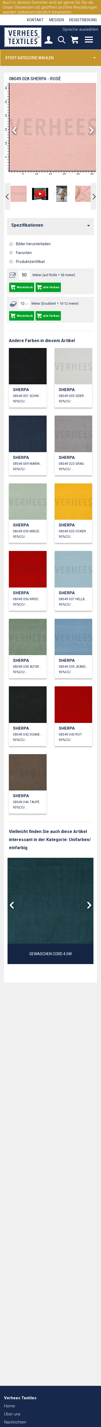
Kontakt (35, 20)
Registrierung (83, 20)
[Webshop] (74, 40)
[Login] (48, 40)
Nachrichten (15, 1422)
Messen (56, 20)
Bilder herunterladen (33, 244)
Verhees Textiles (23, 37)
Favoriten (24, 253)
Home (9, 1406)
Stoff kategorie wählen (29, 58)
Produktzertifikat (30, 261)
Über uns (12, 1414)
